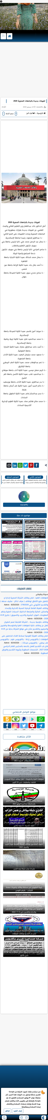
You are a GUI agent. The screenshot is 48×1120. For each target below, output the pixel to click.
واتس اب (20, 465)
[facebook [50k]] (7, 725)
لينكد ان (14, 465)
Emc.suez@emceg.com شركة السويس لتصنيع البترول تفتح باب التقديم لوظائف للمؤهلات (24, 932)
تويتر (25, 465)
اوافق (7, 1111)
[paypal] (24, 719)
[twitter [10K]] (24, 725)
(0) (3, 107)
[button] (1, 1)
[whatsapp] (41, 719)
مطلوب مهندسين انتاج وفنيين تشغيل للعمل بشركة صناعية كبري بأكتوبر (24, 954)
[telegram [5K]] (41, 725)
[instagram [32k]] (16, 725)
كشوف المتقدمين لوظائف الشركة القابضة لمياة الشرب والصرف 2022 (24, 846)
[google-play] (32, 719)
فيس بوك (36, 465)
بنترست (31, 465)
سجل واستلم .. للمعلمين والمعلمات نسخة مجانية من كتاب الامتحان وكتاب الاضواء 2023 (24, 759)
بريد (9, 465)
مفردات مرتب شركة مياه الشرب (24, 868)
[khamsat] (7, 719)
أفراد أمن (29, 113)
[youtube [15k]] (32, 725)
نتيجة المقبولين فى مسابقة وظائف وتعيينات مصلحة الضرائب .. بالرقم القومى (24, 889)
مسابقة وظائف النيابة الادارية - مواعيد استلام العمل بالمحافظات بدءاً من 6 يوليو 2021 (24, 802)
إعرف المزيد (17, 1111)
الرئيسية (40, 113)
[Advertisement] (24, 71)
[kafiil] (16, 719)
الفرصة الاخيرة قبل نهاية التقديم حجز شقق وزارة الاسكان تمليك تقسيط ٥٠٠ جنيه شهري (24, 824)
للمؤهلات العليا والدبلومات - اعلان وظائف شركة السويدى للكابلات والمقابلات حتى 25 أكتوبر (24, 781)
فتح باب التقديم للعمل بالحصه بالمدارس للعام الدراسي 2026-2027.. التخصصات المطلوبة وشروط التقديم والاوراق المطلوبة (25, 650)
